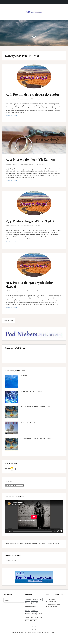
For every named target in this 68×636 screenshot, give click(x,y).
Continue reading (14, 115)
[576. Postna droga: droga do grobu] (33, 78)
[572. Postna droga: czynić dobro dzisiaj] (33, 267)
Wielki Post (33, 621)
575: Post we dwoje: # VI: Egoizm (30, 159)
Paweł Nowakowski (26, 99)
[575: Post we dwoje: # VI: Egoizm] (33, 142)
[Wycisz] (58, 531)
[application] (34, 516)
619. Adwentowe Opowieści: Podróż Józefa (35, 438)
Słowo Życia (38, 617)
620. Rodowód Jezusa (27, 422)
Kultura (27, 610)
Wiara (38, 99)
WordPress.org (52, 606)
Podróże (40, 613)
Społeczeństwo (39, 291)
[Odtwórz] (7, 531)
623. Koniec (23, 375)
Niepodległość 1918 (30, 613)
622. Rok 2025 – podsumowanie (30, 391)
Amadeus (45, 632)
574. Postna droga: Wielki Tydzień (32, 221)
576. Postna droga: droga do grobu (32, 94)
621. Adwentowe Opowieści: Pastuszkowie (34, 406)
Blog (40, 599)
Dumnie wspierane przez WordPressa (23, 632)
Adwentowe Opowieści (31, 599)
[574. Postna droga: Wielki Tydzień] (33, 205)
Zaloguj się (51, 599)
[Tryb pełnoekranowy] (61, 531)
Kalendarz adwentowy (31, 606)
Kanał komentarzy (54, 604)
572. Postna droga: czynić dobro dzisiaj (30, 284)
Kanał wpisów (52, 601)
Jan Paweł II (34, 603)
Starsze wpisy (9, 320)
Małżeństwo (40, 164)
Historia (27, 603)
